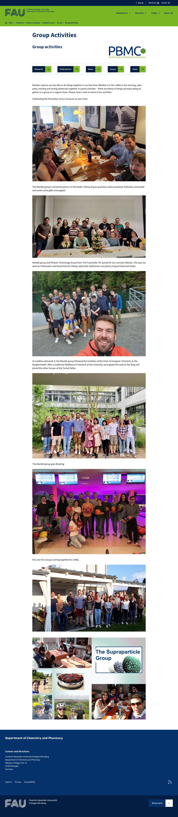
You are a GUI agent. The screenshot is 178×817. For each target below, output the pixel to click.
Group (113, 69)
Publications (65, 69)
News (90, 69)
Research (139, 13)
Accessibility (29, 782)
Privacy (18, 782)
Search (164, 3)
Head (135, 69)
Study (154, 13)
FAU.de (140, 3)
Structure (152, 3)
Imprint (8, 782)
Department (122, 13)
